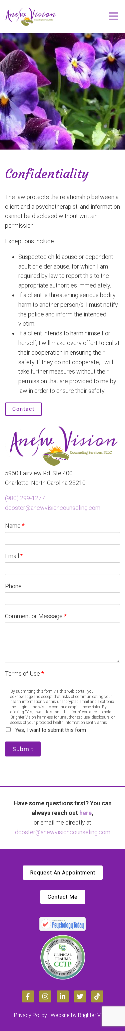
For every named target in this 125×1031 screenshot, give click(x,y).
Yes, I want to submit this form (50, 730)
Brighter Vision (94, 1015)
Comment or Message (36, 616)
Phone (13, 586)
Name (15, 525)
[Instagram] (45, 996)
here (85, 812)
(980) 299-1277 (25, 498)
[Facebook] (28, 996)
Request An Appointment (62, 872)
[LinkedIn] (63, 996)
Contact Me (63, 897)
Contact (23, 409)
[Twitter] (80, 996)
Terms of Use (24, 673)
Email (14, 555)
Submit (22, 748)
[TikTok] (97, 996)
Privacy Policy (30, 1015)
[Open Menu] (113, 17)
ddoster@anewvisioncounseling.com (52, 507)
